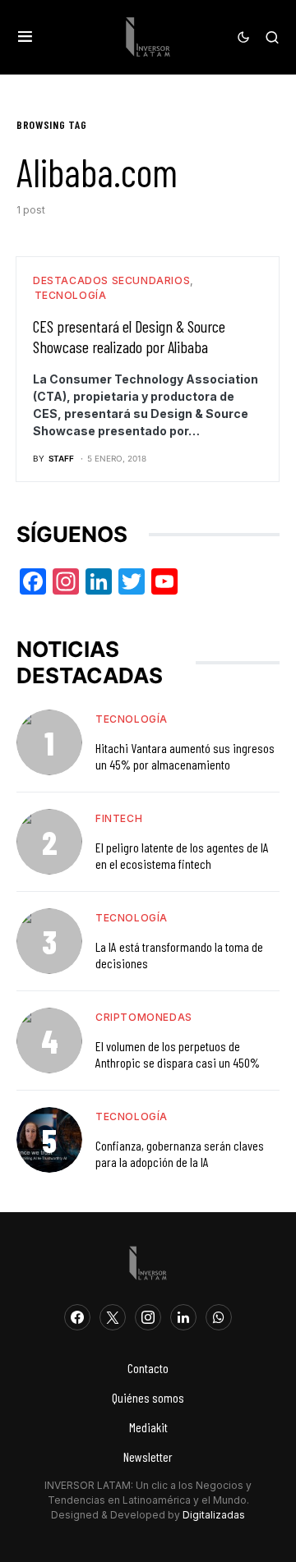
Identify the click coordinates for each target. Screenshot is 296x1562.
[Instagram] (148, 1317)
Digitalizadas (214, 1515)
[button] (25, 37)
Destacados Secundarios (111, 280)
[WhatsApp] (219, 1317)
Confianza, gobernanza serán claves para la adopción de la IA (179, 1153)
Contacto (148, 1368)
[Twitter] (112, 1317)
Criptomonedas (143, 1017)
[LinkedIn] (183, 1317)
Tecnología (71, 295)
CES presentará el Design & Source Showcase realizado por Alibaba (129, 336)
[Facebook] (77, 1317)
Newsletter (148, 1456)
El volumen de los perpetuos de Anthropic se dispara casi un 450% (177, 1054)
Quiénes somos (148, 1397)
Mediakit (148, 1427)
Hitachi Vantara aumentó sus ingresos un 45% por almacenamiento (185, 756)
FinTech (118, 818)
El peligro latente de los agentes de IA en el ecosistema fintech (182, 855)
